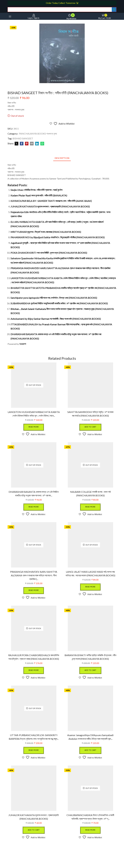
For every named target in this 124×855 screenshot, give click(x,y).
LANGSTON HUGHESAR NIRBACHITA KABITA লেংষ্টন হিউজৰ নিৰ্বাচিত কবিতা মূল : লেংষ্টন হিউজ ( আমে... (34, 413)
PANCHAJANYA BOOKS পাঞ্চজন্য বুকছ (38, 133)
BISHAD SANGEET (23, 138)
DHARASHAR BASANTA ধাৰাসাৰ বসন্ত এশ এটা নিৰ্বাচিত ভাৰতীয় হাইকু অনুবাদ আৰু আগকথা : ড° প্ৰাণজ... (34, 493)
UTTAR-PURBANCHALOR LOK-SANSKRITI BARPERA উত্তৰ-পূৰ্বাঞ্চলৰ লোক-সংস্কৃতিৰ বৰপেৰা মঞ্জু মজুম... (34, 737)
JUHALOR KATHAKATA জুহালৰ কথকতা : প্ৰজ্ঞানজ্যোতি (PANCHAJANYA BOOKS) (50, 206)
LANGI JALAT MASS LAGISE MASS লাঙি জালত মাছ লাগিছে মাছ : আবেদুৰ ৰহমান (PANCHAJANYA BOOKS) (90, 573)
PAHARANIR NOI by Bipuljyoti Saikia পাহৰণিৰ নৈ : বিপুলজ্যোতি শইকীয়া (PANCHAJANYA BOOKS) (58, 237)
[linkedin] (37, 143)
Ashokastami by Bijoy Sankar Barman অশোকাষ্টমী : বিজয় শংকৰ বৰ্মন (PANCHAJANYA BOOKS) (56, 318)
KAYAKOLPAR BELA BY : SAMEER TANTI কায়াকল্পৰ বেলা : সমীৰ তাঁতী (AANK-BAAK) (51, 200)
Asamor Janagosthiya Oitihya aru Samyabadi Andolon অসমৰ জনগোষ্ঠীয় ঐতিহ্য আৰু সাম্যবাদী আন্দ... (90, 737)
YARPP (22, 344)
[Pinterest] (26, 143)
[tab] (62, 158)
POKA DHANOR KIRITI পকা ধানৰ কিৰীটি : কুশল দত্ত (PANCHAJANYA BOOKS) (49, 252)
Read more (34, 427)
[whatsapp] (42, 143)
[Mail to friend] (31, 143)
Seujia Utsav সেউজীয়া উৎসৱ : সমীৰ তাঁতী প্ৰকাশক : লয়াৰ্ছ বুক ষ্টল (36, 189)
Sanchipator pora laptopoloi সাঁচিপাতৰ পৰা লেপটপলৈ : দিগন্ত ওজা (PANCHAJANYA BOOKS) (54, 297)
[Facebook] (21, 143)
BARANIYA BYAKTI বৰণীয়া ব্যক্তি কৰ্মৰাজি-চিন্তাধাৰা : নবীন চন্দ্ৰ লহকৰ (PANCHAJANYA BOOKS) (90, 657)
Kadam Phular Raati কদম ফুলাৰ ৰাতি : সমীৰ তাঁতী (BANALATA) (39, 195)
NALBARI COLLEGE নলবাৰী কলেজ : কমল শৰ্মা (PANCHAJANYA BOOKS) (90, 493)
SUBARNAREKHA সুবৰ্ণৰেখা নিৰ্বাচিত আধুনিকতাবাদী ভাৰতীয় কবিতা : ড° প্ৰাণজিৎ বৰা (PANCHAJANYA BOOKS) (59, 303)
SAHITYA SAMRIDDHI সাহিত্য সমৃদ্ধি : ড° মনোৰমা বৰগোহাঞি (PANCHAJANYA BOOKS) (90, 413)
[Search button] (114, 9)
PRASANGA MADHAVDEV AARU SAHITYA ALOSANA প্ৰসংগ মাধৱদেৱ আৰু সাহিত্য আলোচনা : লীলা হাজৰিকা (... (33, 575)
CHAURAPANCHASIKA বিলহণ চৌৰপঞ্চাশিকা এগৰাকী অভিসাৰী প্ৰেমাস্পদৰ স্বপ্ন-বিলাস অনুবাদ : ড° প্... (90, 817)
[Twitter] (16, 143)
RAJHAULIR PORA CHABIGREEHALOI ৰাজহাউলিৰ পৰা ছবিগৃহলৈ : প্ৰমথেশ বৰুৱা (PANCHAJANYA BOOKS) (33, 657)
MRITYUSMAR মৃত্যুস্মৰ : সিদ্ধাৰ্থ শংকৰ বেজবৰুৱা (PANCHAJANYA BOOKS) (46, 231)
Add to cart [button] (90, 427)
